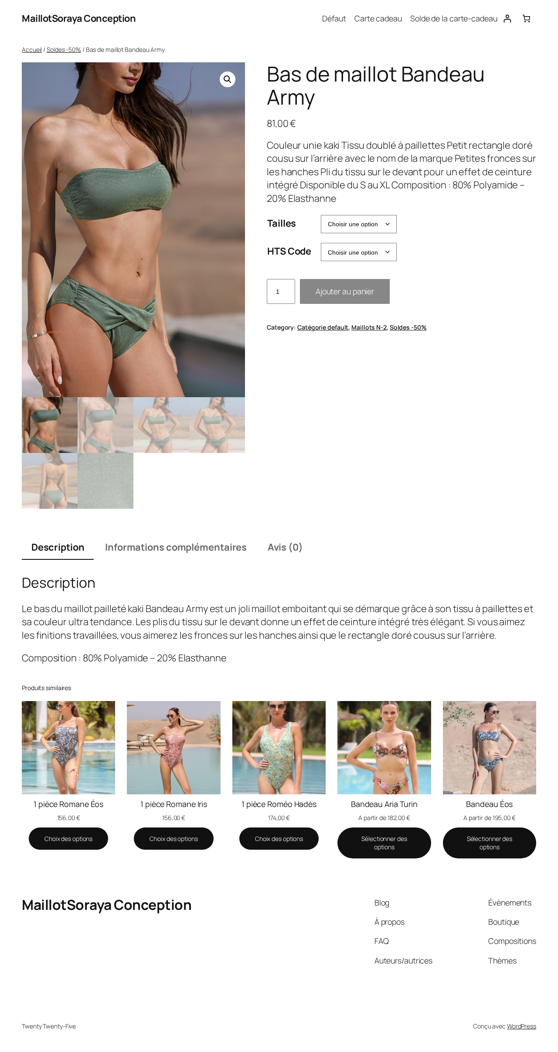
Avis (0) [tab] (285, 547)
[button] (227, 79)
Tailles (281, 223)
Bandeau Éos (489, 804)
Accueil (32, 49)
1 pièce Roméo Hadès (279, 804)
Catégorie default (322, 327)
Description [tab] (58, 547)
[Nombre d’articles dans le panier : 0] (526, 18)
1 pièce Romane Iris (173, 804)
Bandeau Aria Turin (384, 804)
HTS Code (289, 251)
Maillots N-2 (369, 327)
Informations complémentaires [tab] (176, 547)
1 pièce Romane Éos (68, 804)
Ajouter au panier (345, 291)
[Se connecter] (507, 18)
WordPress (521, 1026)
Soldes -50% (64, 49)
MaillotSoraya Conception (79, 18)
